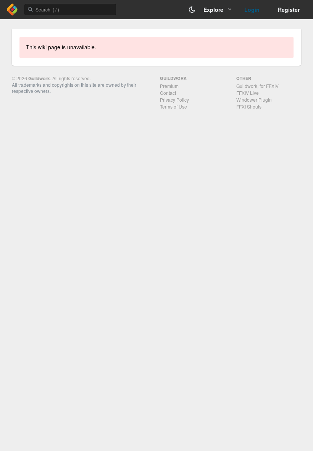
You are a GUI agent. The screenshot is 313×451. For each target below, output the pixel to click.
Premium (169, 86)
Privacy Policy (174, 99)
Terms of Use (173, 106)
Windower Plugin (254, 99)
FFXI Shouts (248, 106)
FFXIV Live (247, 92)
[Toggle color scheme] (192, 9)
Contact (168, 92)
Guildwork (39, 78)
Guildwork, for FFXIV (257, 86)
